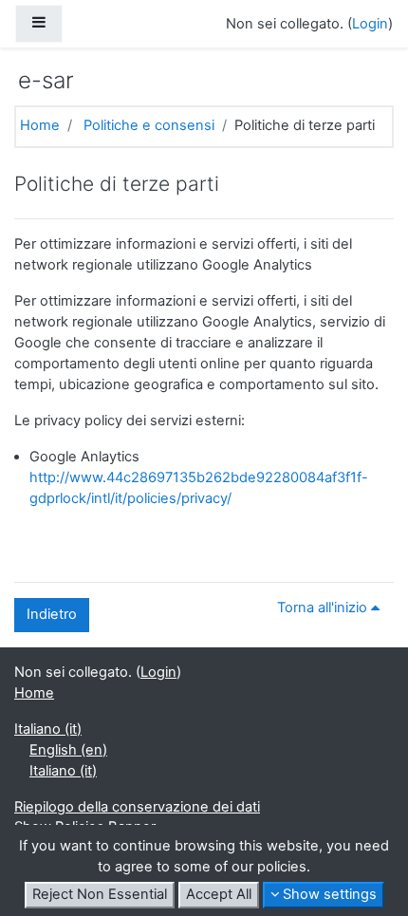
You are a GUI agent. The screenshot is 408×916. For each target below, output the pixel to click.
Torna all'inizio (324, 607)
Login (370, 23)
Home (40, 125)
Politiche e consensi (148, 125)
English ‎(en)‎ (68, 749)
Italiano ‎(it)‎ (48, 729)
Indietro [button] (52, 614)
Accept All (218, 894)
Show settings (328, 894)
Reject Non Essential (99, 894)
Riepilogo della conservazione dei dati (137, 806)
